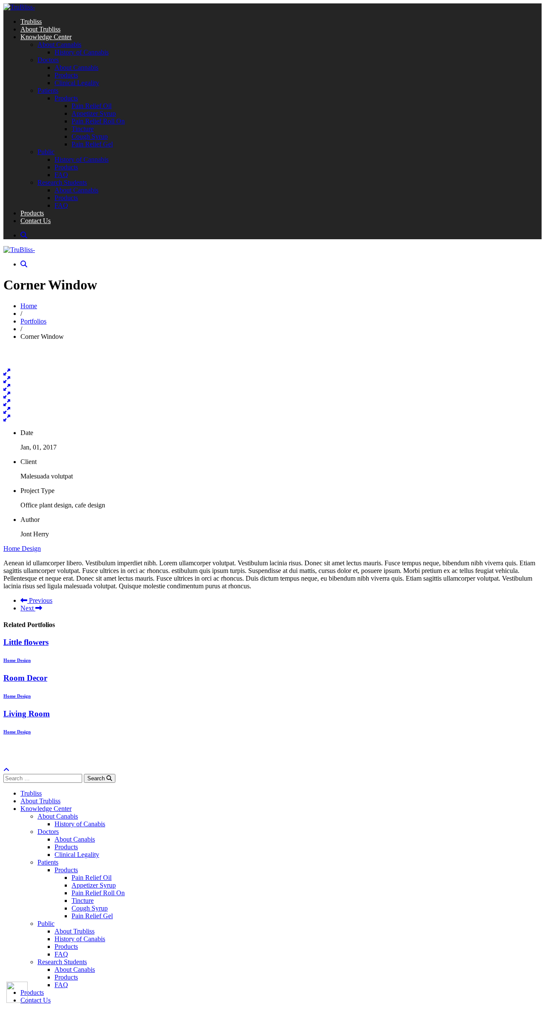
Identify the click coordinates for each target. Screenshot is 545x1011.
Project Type (37, 490)
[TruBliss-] (19, 7)
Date (26, 432)
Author (30, 519)
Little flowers (26, 642)
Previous (39, 600)
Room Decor (25, 677)
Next (27, 608)
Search (96, 778)
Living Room (26, 713)
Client (28, 461)
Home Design (22, 548)
